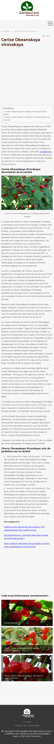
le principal (5, 31)
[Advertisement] (27, 77)
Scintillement (46, 152)
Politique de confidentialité (27, 725)
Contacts (27, 722)
